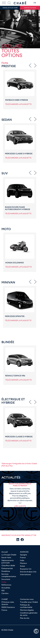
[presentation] (30, 65)
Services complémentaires (8, 575)
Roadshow (5, 571)
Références (6, 585)
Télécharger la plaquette (18, 104)
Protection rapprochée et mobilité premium (20, 485)
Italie (22, 560)
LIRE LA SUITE (20, 506)
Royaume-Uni (25, 569)
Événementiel (7, 568)
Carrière (4, 593)
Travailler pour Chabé (29, 602)
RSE (3, 590)
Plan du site (24, 618)
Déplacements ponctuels (7, 561)
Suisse (22, 566)
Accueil (4, 552)
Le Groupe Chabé (8, 555)
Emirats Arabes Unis (28, 572)
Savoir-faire (6, 557)
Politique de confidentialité (26, 606)
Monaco (23, 563)
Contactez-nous (26, 599)
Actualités (5, 588)
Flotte (3, 582)
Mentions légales (27, 610)
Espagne (23, 555)
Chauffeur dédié (8, 565)
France (23, 557)
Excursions (5, 579)
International (25, 574)
